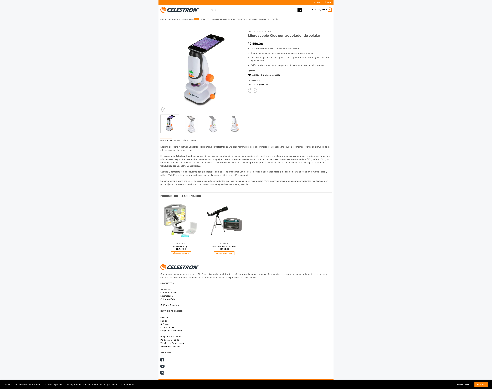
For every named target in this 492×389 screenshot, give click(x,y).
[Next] (239, 70)
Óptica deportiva (168, 292)
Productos (173, 19)
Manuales (165, 321)
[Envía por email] (255, 90)
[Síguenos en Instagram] (325, 2)
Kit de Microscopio (181, 246)
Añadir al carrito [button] (181, 253)
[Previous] (165, 70)
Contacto (264, 19)
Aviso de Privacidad (170, 346)
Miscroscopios (167, 296)
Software (164, 324)
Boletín (274, 19)
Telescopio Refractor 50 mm (224, 246)
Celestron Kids (263, 31)
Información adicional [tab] (185, 141)
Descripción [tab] (166, 141)
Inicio (163, 19)
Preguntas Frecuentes (170, 336)
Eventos (241, 19)
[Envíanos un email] (328, 2)
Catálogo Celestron (169, 305)
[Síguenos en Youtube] (330, 2)
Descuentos (187, 19)
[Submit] (300, 10)
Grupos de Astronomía (171, 330)
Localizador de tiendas (223, 19)
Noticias (253, 19)
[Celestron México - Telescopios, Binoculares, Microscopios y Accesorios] (182, 10)
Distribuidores (167, 327)
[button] (317, 2)
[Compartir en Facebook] (250, 90)
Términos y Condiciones (172, 343)
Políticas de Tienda (169, 340)
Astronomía (166, 289)
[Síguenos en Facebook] (323, 2)
